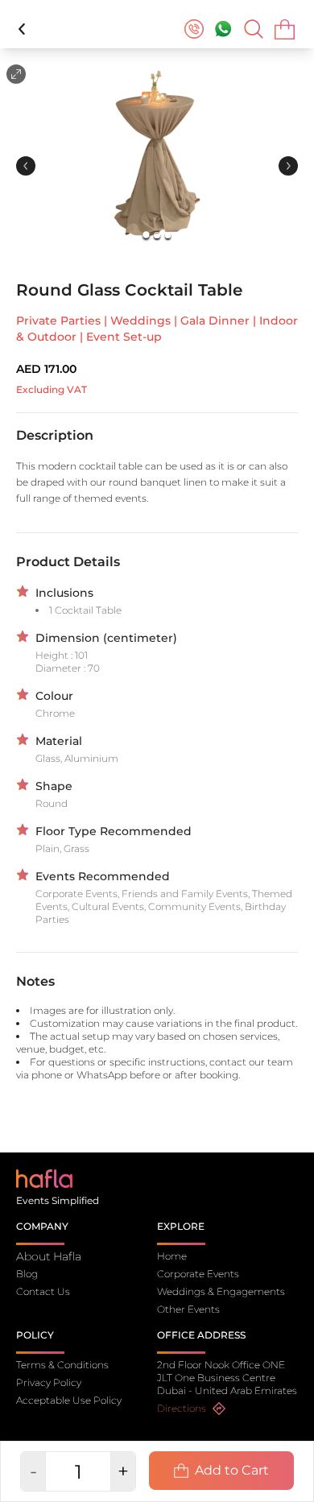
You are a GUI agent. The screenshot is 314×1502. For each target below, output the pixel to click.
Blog (27, 1274)
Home (172, 1256)
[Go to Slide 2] (156, 235)
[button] (157, 156)
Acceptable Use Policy (69, 1400)
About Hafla (48, 1256)
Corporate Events (198, 1274)
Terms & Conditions (62, 1365)
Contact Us (43, 1291)
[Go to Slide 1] (146, 235)
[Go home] (44, 1177)
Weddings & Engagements (221, 1291)
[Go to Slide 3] (168, 235)
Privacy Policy (48, 1382)
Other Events (188, 1309)
